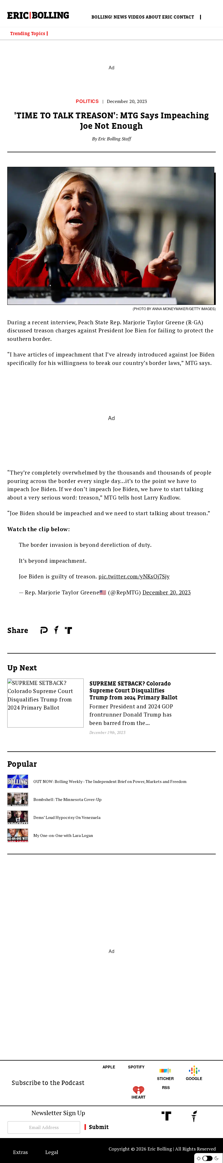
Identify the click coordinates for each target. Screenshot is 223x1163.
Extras (20, 1151)
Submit (99, 1127)
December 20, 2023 (167, 592)
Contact (184, 16)
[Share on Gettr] (56, 630)
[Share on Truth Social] (68, 630)
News (120, 16)
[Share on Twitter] (37, 630)
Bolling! (101, 16)
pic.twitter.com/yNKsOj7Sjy (134, 576)
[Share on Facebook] (34, 630)
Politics (87, 101)
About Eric (159, 16)
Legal (51, 1151)
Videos (136, 16)
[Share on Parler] (44, 630)
